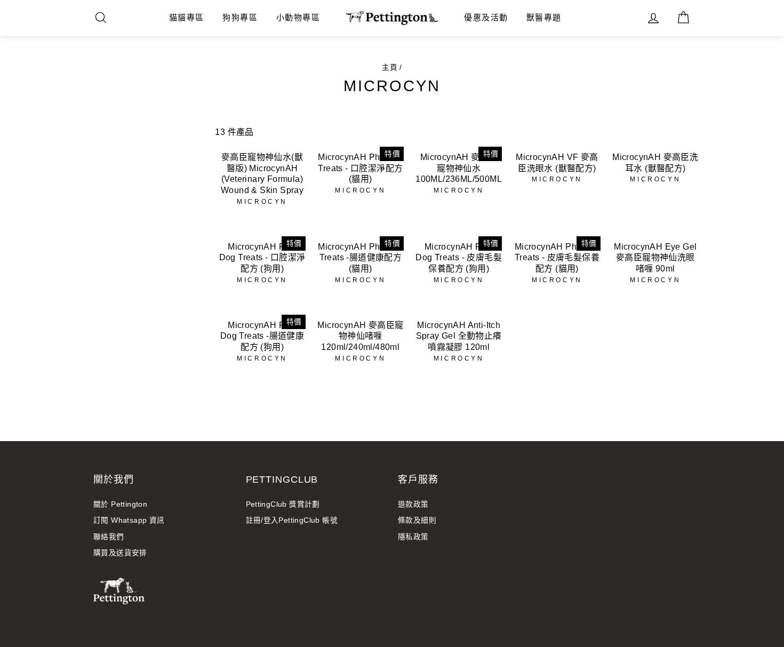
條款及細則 (417, 520)
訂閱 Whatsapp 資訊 (129, 520)
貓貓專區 (186, 17)
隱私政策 (413, 537)
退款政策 (413, 504)
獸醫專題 (544, 17)
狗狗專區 (240, 17)
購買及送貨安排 (120, 553)
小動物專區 (298, 17)
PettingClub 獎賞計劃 (283, 504)
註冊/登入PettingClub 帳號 (292, 520)
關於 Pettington (120, 504)
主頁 (389, 67)
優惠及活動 (486, 17)
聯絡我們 (108, 537)
